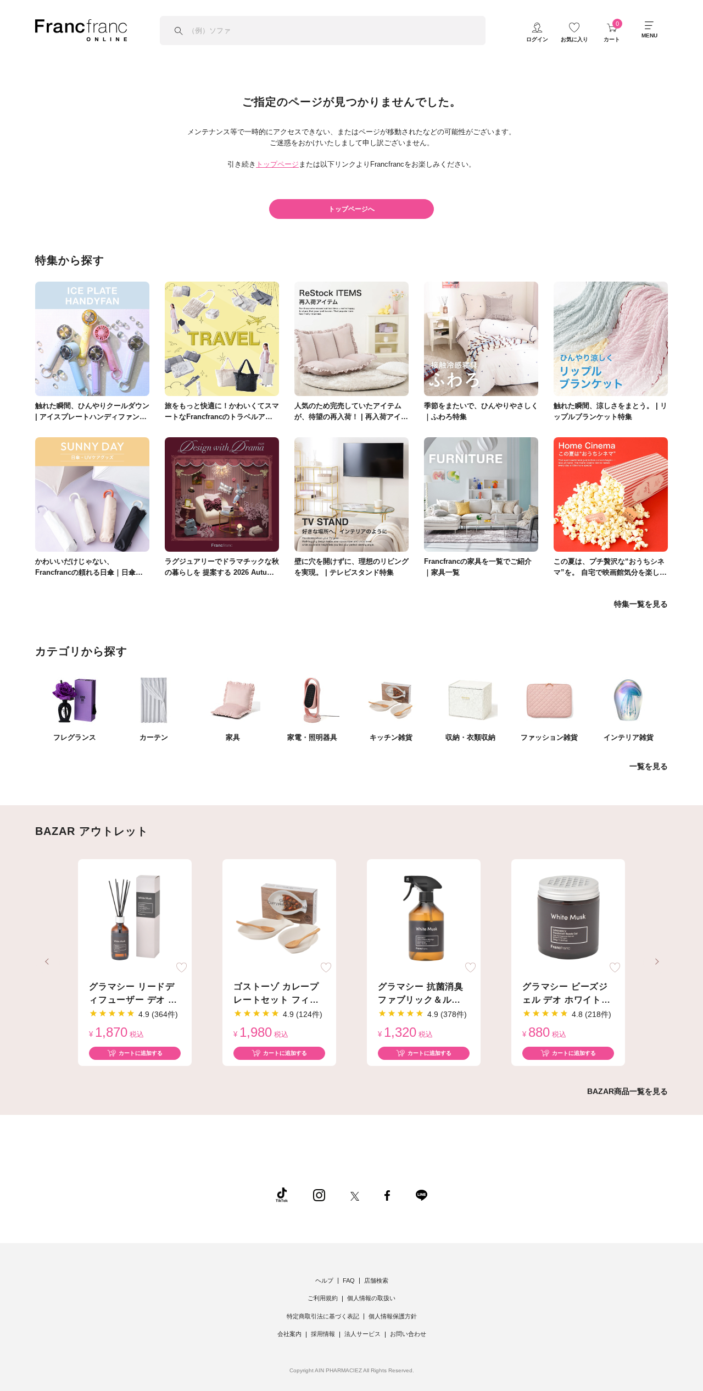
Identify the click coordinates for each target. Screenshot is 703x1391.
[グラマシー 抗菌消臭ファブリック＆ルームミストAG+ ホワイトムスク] (423, 919)
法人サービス (362, 1333)
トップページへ (351, 209)
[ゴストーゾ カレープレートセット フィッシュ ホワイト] (279, 919)
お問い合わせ (408, 1333)
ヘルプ (324, 1280)
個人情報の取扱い (371, 1298)
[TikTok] (281, 1194)
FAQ (349, 1280)
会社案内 (289, 1333)
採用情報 (323, 1333)
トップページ (277, 164)
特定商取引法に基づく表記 (323, 1316)
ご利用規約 (323, 1298)
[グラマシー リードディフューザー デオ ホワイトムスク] (134, 919)
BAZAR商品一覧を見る (627, 1091)
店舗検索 (376, 1280)
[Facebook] (387, 1194)
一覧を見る (648, 766)
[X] (355, 1194)
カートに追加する (141, 1053)
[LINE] (421, 1194)
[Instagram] (319, 1194)
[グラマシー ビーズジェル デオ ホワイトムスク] (568, 919)
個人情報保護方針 (393, 1316)
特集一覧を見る (641, 604)
